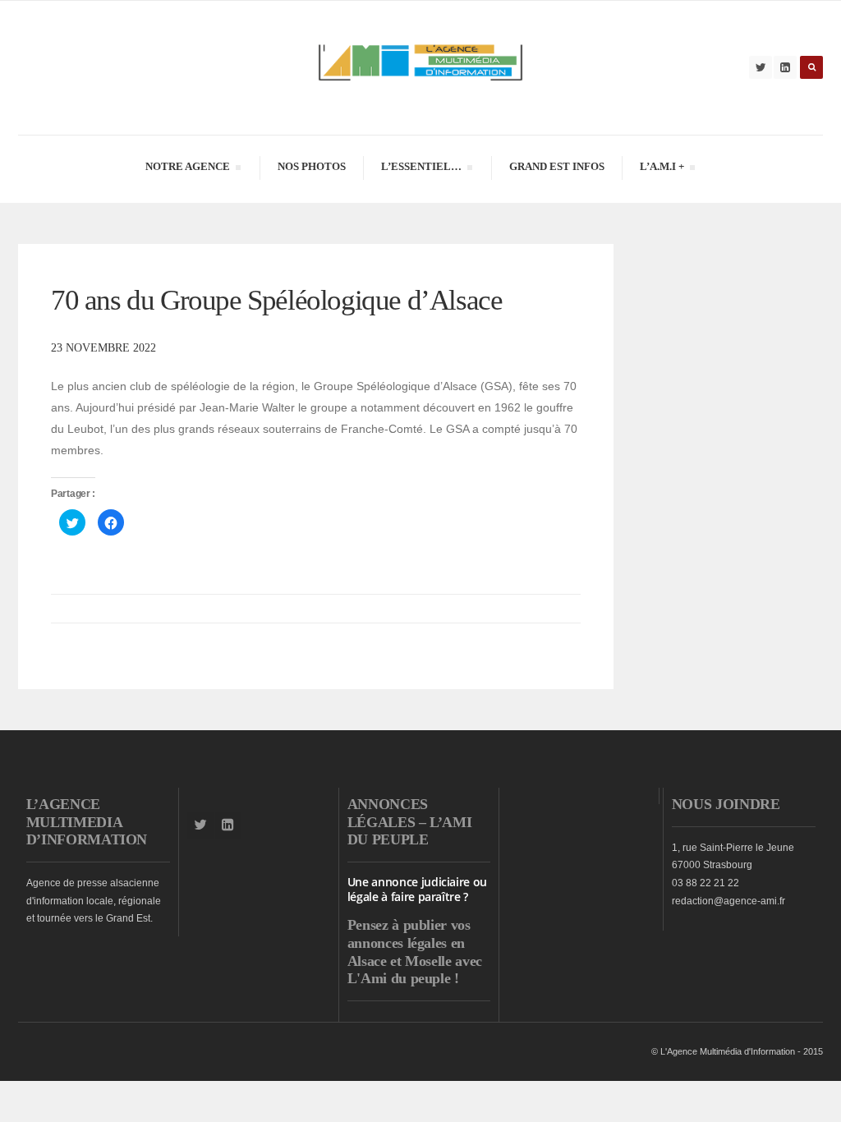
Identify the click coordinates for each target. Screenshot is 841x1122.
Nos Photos (312, 166)
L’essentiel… (421, 168)
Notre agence (187, 168)
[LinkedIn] (785, 67)
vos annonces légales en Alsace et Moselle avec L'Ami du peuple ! (414, 951)
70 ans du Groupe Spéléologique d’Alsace (276, 300)
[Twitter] (760, 67)
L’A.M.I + (661, 168)
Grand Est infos (556, 166)
